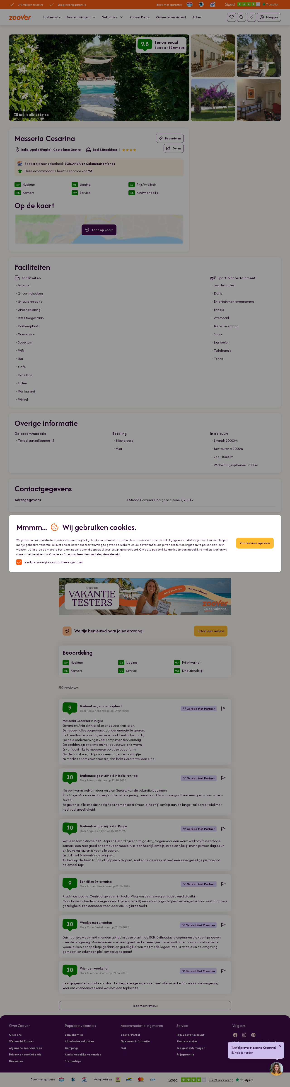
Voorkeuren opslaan (255, 543)
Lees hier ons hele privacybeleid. (98, 554)
